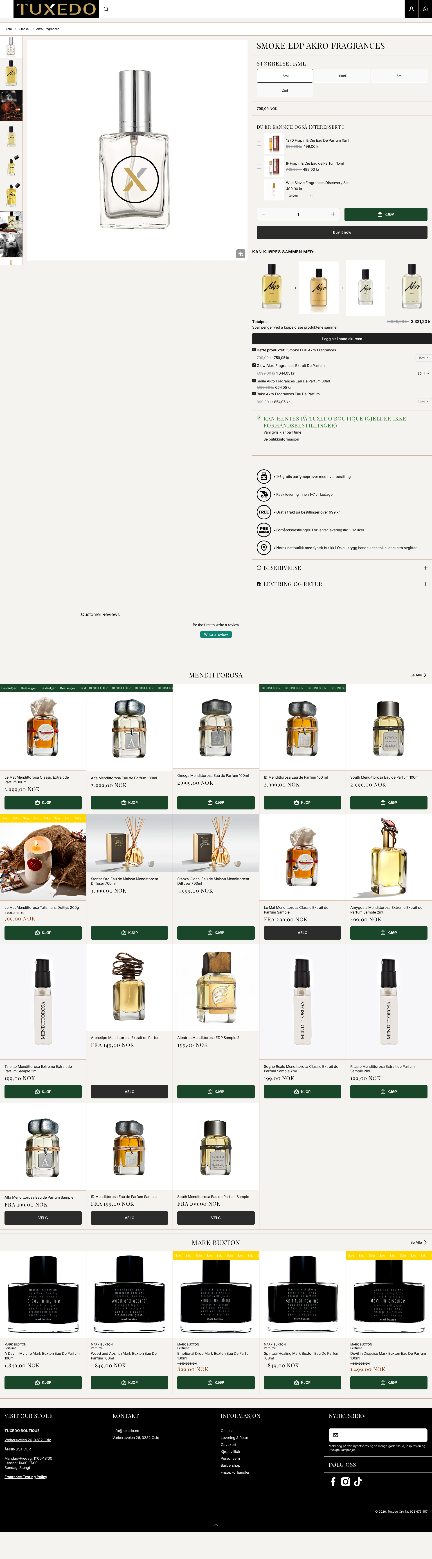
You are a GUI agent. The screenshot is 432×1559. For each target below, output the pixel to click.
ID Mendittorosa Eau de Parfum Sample (124, 1196)
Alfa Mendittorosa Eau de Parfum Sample (38, 1197)
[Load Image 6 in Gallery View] (11, 196)
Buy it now (342, 232)
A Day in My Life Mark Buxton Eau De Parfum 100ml (42, 1355)
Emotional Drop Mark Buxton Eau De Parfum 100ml (214, 1355)
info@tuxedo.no (125, 1430)
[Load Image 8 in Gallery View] (11, 245)
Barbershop (230, 1465)
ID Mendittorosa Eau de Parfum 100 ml (296, 777)
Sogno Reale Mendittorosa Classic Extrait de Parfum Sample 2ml (301, 1068)
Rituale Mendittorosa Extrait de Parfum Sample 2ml (382, 1068)
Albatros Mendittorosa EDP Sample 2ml (210, 1037)
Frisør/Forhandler (235, 1472)
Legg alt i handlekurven (342, 338)
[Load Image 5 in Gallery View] (11, 167)
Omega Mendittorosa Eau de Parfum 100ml (213, 775)
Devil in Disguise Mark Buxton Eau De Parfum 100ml (388, 1355)
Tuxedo (393, 1511)
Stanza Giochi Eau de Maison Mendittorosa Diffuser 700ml (213, 881)
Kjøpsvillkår (231, 1451)
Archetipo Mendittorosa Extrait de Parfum (125, 1037)
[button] (425, 9)
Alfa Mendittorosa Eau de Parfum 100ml (124, 778)
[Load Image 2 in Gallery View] (11, 74)
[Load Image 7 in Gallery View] (11, 222)
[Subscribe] (421, 1435)
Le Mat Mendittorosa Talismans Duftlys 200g (41, 907)
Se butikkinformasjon (281, 439)
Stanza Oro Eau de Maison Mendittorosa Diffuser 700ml (124, 881)
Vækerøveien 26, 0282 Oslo (27, 1440)
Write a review (216, 634)
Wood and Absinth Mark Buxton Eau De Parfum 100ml (124, 1355)
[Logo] (56, 9)
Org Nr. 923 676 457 (413, 1511)
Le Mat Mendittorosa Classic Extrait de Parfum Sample (296, 909)
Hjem (8, 29)
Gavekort (228, 1444)
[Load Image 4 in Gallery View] (11, 137)
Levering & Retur (234, 1437)
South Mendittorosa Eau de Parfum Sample (213, 1196)
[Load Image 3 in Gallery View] (11, 105)
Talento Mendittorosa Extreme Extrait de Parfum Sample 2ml (38, 1068)
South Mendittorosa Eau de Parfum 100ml (384, 777)
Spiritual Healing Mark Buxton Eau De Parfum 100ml (301, 1355)
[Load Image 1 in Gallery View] (11, 47)
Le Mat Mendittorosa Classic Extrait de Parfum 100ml (36, 779)
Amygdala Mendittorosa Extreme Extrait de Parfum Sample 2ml (386, 909)
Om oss (227, 1430)
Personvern (230, 1458)
